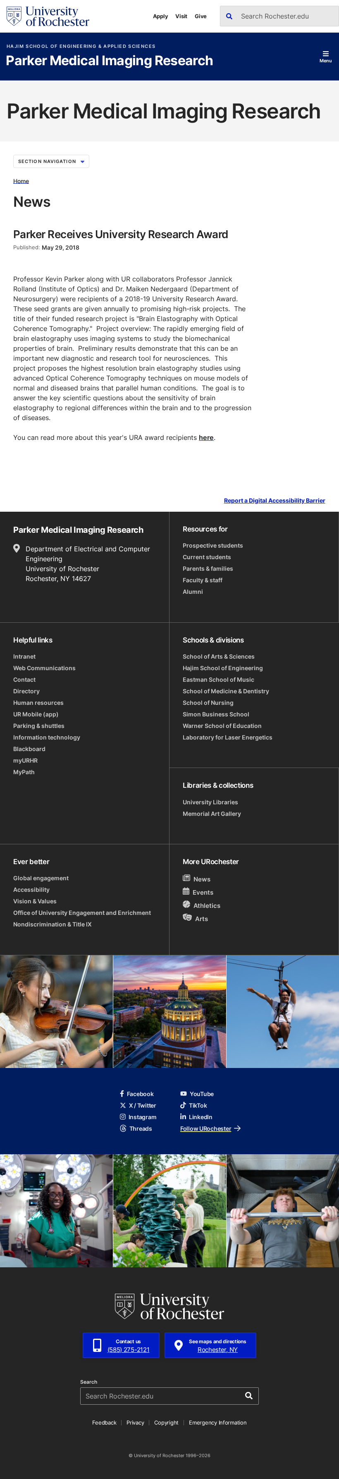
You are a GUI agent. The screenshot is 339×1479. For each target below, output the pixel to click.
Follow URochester (205, 1128)
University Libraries (210, 802)
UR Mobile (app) (36, 714)
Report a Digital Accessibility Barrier (274, 500)
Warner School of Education (222, 726)
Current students (207, 557)
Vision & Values (35, 901)
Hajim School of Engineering (223, 668)
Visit (181, 16)
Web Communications (44, 668)
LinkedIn (200, 1117)
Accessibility (31, 889)
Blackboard (29, 749)
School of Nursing (208, 702)
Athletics (206, 905)
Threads (140, 1128)
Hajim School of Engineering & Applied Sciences (81, 46)
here (206, 437)
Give (201, 16)
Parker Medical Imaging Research (109, 61)
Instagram (142, 1117)
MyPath (24, 772)
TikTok (198, 1105)
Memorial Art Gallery (212, 813)
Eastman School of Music (218, 679)
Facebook (140, 1094)
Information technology (46, 737)
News (201, 879)
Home (21, 180)
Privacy (135, 1422)
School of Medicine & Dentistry (226, 691)
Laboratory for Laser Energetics (227, 737)
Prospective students (213, 545)
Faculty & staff (202, 580)
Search (88, 1382)
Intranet (24, 656)
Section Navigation (47, 161)
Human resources (38, 702)
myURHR (25, 760)
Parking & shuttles (38, 726)
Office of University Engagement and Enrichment (82, 913)
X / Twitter (142, 1105)
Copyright (166, 1422)
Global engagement (41, 878)
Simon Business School (216, 714)
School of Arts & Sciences (219, 656)
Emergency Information (218, 1422)
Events (203, 892)
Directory (26, 691)
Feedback (104, 1422)
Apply (160, 16)
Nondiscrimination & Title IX (52, 924)
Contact (24, 679)
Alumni (193, 591)
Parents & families (208, 568)
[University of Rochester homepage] (48, 16)
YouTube (202, 1094)
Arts (201, 918)
